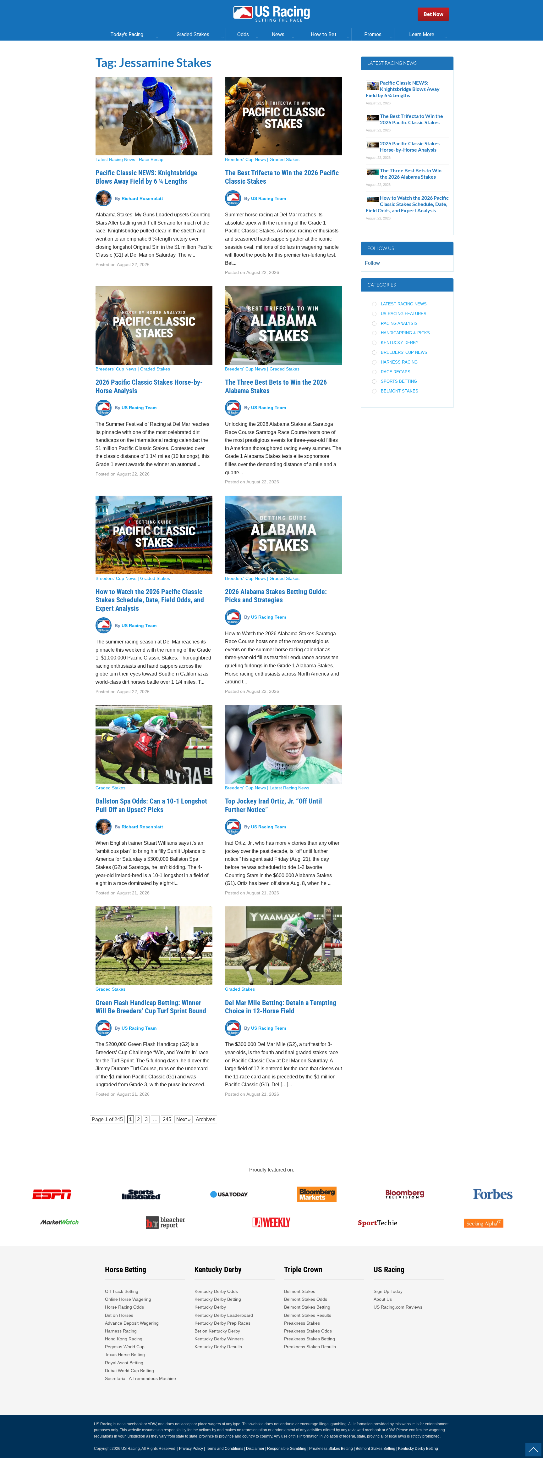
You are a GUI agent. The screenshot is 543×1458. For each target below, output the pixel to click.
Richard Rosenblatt (142, 198)
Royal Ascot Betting (124, 1362)
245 (118, 1119)
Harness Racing (399, 362)
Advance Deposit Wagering (132, 1323)
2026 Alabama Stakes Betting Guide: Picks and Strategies (276, 596)
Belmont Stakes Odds (305, 1299)
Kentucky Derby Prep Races (222, 1323)
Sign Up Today (388, 1291)
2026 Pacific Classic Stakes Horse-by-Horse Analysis (410, 146)
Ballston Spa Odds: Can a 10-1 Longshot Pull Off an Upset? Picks (151, 805)
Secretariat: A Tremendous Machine (140, 1378)
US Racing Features (403, 313)
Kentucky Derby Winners (219, 1338)
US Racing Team (268, 198)
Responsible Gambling (286, 1448)
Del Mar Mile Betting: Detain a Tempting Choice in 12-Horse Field (280, 1007)
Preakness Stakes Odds (308, 1330)
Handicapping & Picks (405, 333)
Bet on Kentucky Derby (217, 1330)
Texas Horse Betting (125, 1354)
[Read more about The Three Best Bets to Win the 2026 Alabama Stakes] (283, 325)
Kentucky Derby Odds (216, 1291)
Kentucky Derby (400, 342)
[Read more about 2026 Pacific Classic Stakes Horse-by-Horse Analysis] (154, 325)
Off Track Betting (121, 1291)
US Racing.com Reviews (398, 1307)
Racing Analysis (399, 323)
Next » (183, 1119)
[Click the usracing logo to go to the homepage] (271, 14)
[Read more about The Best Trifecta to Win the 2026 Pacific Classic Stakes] (283, 116)
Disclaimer (255, 1448)
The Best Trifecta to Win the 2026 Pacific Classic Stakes (411, 119)
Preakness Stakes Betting (310, 1338)
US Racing (130, 1448)
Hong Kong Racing (123, 1338)
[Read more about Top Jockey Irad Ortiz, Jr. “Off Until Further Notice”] (283, 744)
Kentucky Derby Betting (218, 1299)
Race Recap (151, 159)
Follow (372, 263)
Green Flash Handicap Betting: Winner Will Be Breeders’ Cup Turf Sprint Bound (151, 1007)
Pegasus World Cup (125, 1346)
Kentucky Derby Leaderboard (224, 1315)
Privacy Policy (191, 1448)
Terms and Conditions (224, 1448)
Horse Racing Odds (124, 1307)
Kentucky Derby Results (218, 1346)
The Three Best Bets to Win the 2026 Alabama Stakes (411, 173)
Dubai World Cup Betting (129, 1370)
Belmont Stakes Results (307, 1315)
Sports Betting (399, 381)
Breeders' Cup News (245, 159)
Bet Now (433, 14)
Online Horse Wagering (128, 1299)
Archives (205, 1119)
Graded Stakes (284, 159)
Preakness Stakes (302, 1323)
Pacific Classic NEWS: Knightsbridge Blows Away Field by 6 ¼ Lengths (146, 177)
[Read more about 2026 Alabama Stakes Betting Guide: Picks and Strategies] (283, 535)
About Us (383, 1299)
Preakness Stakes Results (310, 1346)
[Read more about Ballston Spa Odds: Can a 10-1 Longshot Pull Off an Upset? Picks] (154, 744)
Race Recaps (395, 372)
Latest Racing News (115, 159)
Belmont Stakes (399, 391)
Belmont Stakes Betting (307, 1307)
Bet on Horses (119, 1315)
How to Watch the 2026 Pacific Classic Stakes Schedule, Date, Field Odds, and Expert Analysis (150, 600)
